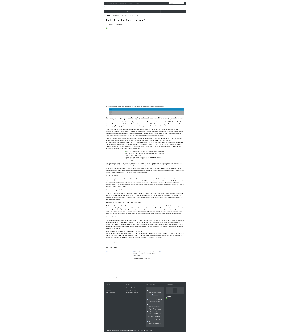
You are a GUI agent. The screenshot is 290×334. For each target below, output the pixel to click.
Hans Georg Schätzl (119, 24)
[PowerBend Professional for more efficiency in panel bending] (154, 291)
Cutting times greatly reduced (113, 277)
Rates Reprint (129, 295)
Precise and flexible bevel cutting (167, 277)
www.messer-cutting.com (112, 242)
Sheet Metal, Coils (125, 11)
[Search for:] (176, 3)
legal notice (108, 287)
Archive (130, 3)
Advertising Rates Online (131, 290)
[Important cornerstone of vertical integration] (154, 307)
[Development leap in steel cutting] (145, 254)
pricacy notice (109, 290)
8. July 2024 (110, 24)
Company (156, 11)
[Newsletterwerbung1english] (175, 311)
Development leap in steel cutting (141, 258)
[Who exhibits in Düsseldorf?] (155, 296)
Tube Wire (137, 11)
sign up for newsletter (111, 3)
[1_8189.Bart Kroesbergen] (145, 104)
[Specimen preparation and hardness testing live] (154, 316)
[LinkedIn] (175, 290)
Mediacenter (123, 3)
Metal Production (111, 11)
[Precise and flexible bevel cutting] (171, 263)
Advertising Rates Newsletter (132, 292)
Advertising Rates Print (131, 287)
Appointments (166, 11)
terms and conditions (110, 292)
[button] (110, 109)
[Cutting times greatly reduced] (118, 263)
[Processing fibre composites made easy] (154, 301)
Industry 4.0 (146, 11)
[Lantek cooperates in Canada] (154, 323)
